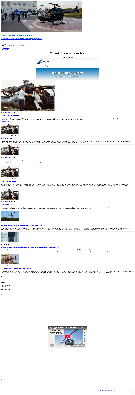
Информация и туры (5, 112)
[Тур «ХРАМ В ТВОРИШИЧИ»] (28, 110)
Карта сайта (6, 48)
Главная (5, 41)
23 (4, 279)
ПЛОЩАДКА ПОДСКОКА (9, 181)
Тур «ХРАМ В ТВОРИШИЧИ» (10, 115)
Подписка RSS (6, 49)
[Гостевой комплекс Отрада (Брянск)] (10, 155)
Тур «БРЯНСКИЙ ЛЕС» (8, 138)
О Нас (4, 43)
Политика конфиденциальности (107, 390)
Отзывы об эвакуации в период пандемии (13, 45)
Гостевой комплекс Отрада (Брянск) (12, 160)
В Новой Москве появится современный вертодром (16, 268)
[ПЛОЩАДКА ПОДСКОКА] (10, 176)
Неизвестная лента (9, 379)
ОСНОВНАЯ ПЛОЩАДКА (9, 204)
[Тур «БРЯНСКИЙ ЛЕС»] (10, 133)
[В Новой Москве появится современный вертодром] (10, 263)
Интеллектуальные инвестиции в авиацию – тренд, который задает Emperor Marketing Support (30, 247)
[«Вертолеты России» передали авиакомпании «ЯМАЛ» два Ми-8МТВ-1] (10, 220)
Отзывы (5, 44)
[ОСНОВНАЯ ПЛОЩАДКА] (10, 199)
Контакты (5, 46)
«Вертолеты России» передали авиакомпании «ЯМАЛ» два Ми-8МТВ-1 (23, 225)
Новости (3, 223)
